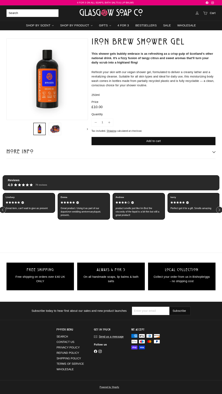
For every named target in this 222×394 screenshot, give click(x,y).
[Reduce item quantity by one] (95, 122)
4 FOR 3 (123, 25)
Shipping (111, 130)
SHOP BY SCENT (38, 25)
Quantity (97, 114)
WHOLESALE (186, 25)
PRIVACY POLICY (68, 347)
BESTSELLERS (146, 25)
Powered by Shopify (109, 387)
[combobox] (33, 13)
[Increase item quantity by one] (109, 122)
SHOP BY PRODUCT (75, 25)
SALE (167, 25)
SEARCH (62, 336)
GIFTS (104, 25)
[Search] (55, 13)
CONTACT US (65, 342)
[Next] (86, 128)
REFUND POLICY (68, 352)
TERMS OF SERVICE (70, 363)
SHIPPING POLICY (69, 358)
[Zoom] (47, 79)
